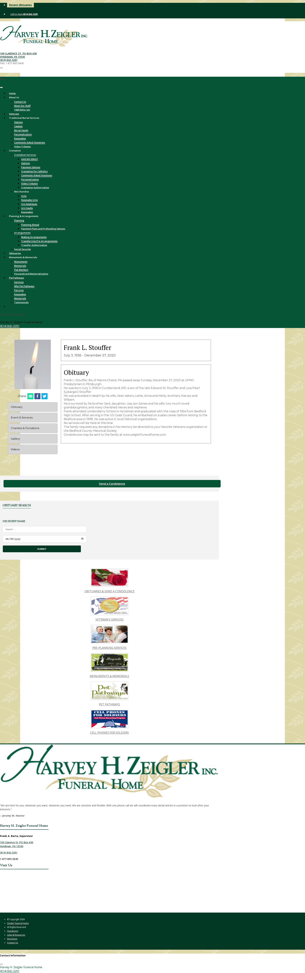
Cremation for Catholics (34, 171)
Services (19, 282)
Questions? (12, 931)
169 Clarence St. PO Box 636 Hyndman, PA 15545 (18, 55)
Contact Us (20, 101)
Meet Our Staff (22, 105)
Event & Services (22, 417)
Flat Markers (21, 269)
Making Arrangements (34, 237)
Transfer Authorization (34, 245)
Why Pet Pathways (24, 286)
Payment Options (30, 167)
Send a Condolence (112, 484)
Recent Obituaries (20, 5)
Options (18, 122)
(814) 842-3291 (30, 14)
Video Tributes (29, 183)
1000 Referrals (22, 109)
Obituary (16, 407)
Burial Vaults (21, 130)
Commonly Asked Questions (29, 142)
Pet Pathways (16, 277)
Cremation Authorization (35, 187)
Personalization (23, 134)
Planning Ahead (30, 224)
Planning (19, 220)
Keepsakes (20, 138)
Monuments (20, 261)
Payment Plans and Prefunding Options (43, 228)
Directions (12, 938)
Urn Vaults (27, 208)
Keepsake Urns (29, 199)
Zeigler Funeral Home (18, 923)
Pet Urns (19, 290)
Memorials (20, 265)
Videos (15, 449)
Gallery (15, 438)
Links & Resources (16, 934)
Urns (23, 195)
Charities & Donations (25, 428)
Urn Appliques (29, 204)
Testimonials (21, 302)
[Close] (1, 87)
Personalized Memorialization (31, 273)
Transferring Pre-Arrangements (39, 241)
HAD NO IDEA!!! (29, 159)
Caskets (18, 126)
